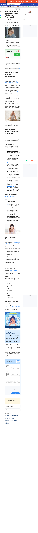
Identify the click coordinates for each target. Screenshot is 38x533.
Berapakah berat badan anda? (7, 374)
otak (8, 204)
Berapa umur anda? (8, 368)
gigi (17, 91)
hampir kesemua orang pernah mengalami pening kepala (11, 82)
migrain (6, 348)
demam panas (16, 260)
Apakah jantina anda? (8, 366)
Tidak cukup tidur (11, 186)
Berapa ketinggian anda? (7, 371)
